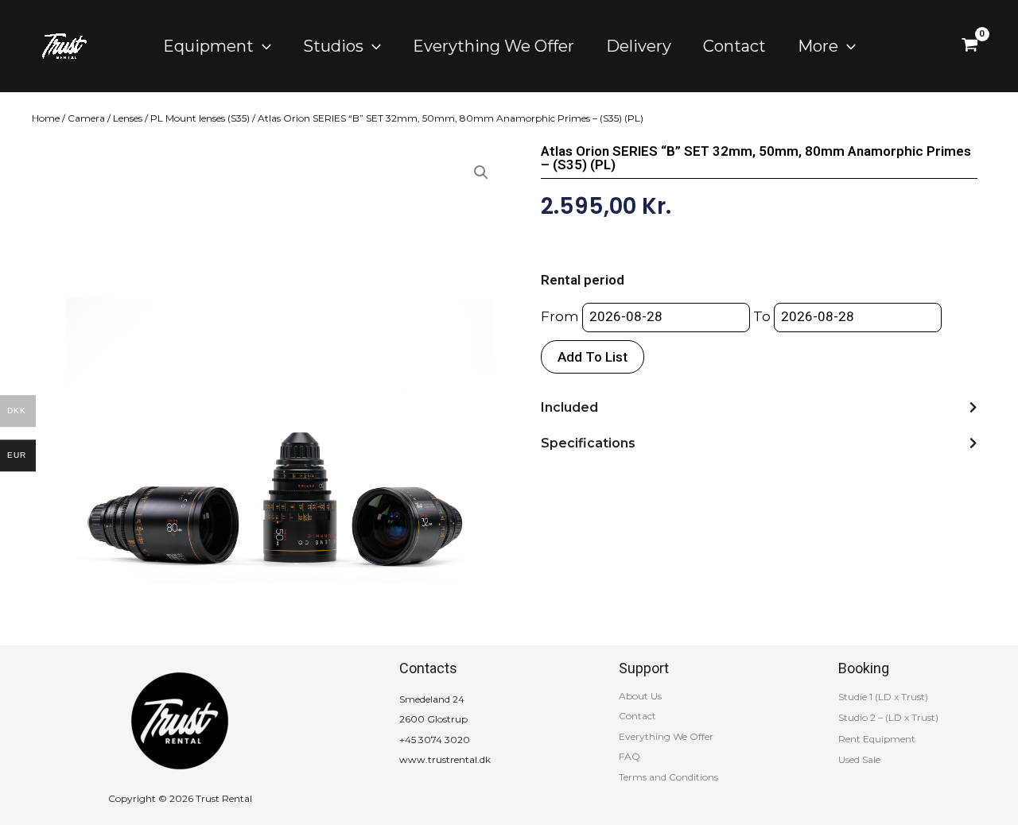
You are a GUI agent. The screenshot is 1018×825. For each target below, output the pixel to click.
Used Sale (859, 759)
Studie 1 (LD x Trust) (883, 697)
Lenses (127, 118)
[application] (262, 46)
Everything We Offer (666, 736)
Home (46, 118)
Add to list (593, 357)
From (560, 316)
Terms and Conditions (668, 777)
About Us (640, 696)
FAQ (629, 756)
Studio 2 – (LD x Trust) (888, 717)
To (762, 316)
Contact (637, 716)
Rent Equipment (876, 739)
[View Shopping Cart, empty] (970, 46)
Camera (86, 118)
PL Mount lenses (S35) (200, 118)
